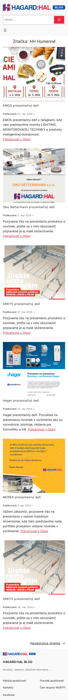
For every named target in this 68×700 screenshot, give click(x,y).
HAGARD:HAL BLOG (17, 662)
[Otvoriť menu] (5, 30)
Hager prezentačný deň (21, 400)
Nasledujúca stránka (47, 643)
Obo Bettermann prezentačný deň (29, 207)
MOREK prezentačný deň (22, 497)
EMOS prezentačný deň (21, 105)
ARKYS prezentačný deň (21, 304)
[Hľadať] (59, 20)
